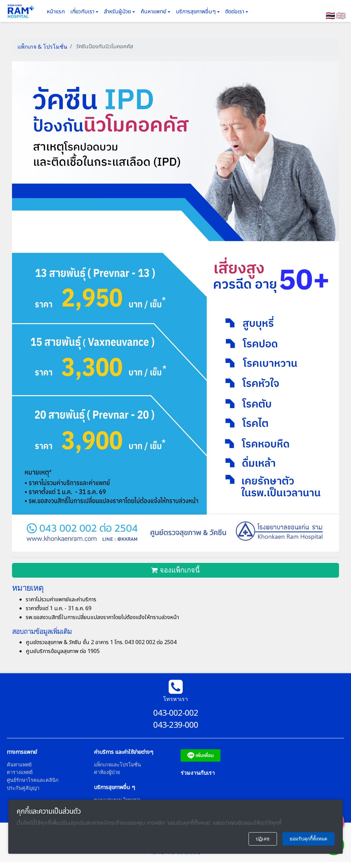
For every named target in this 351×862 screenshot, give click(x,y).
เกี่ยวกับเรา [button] (83, 12)
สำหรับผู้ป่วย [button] (118, 12)
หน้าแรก (56, 12)
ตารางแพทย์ (20, 772)
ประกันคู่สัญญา (23, 788)
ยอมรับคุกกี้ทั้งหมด (308, 838)
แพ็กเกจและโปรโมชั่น (117, 764)
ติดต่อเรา (235, 12)
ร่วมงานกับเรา (198, 772)
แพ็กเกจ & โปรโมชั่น (42, 46)
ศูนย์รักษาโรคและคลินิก (33, 780)
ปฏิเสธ (263, 838)
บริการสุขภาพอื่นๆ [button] (196, 12)
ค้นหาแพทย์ (154, 12)
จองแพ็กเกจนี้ (179, 570)
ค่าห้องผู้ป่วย (107, 772)
